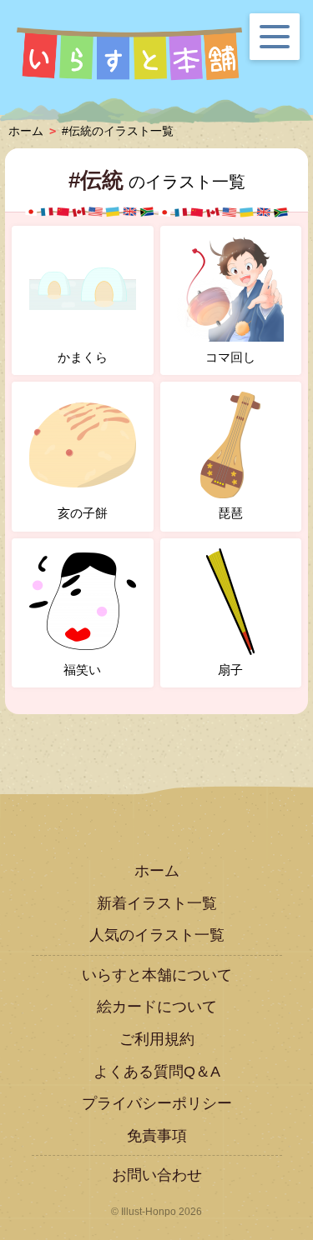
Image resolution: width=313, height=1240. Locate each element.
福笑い (82, 669)
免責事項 (157, 1136)
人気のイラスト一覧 (157, 935)
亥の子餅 (83, 513)
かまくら (83, 357)
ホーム (156, 870)
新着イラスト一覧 (157, 903)
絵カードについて (157, 1006)
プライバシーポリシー (157, 1103)
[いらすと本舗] (129, 54)
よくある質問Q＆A (156, 1071)
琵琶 (230, 513)
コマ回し (230, 357)
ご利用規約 (156, 1039)
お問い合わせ (157, 1175)
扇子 (230, 669)
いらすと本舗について (157, 975)
